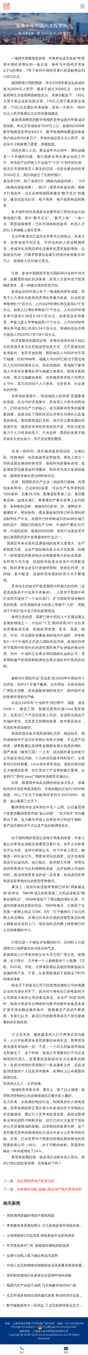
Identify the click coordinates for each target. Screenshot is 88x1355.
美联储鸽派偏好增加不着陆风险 (30, 1215)
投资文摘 (28, 33)
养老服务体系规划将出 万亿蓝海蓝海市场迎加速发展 (46, 1225)
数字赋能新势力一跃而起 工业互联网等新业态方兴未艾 (46, 1305)
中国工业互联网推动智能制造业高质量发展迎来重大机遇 (46, 1265)
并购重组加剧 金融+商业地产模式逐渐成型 (49, 1189)
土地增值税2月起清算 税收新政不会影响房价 (41, 1235)
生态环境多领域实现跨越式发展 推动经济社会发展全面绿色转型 (46, 1295)
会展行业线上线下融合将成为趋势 (32, 1255)
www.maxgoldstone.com (53, 1334)
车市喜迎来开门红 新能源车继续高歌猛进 (38, 1245)
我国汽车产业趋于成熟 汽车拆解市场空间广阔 (41, 1285)
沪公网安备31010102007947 (59, 1327)
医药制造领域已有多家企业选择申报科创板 (39, 1275)
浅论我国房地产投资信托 (35, 1181)
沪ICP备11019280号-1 (24, 1327)
